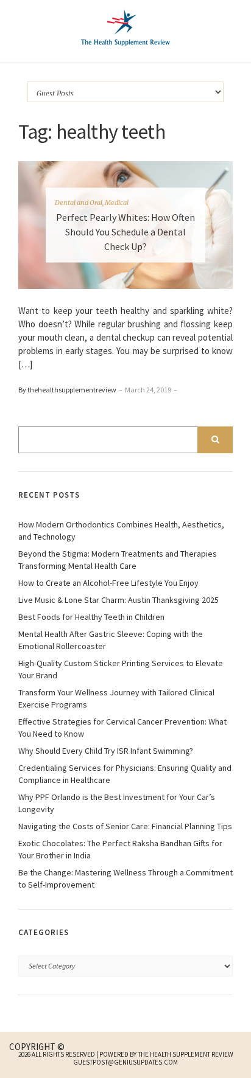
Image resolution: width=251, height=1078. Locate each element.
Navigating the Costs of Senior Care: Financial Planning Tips (125, 826)
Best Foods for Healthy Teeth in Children (91, 616)
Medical (117, 202)
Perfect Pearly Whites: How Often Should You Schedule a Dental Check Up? (125, 231)
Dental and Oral (78, 202)
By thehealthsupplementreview (67, 389)
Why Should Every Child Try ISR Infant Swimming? (105, 750)
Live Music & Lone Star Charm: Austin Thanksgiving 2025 (118, 599)
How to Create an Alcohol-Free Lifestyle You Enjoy (108, 582)
